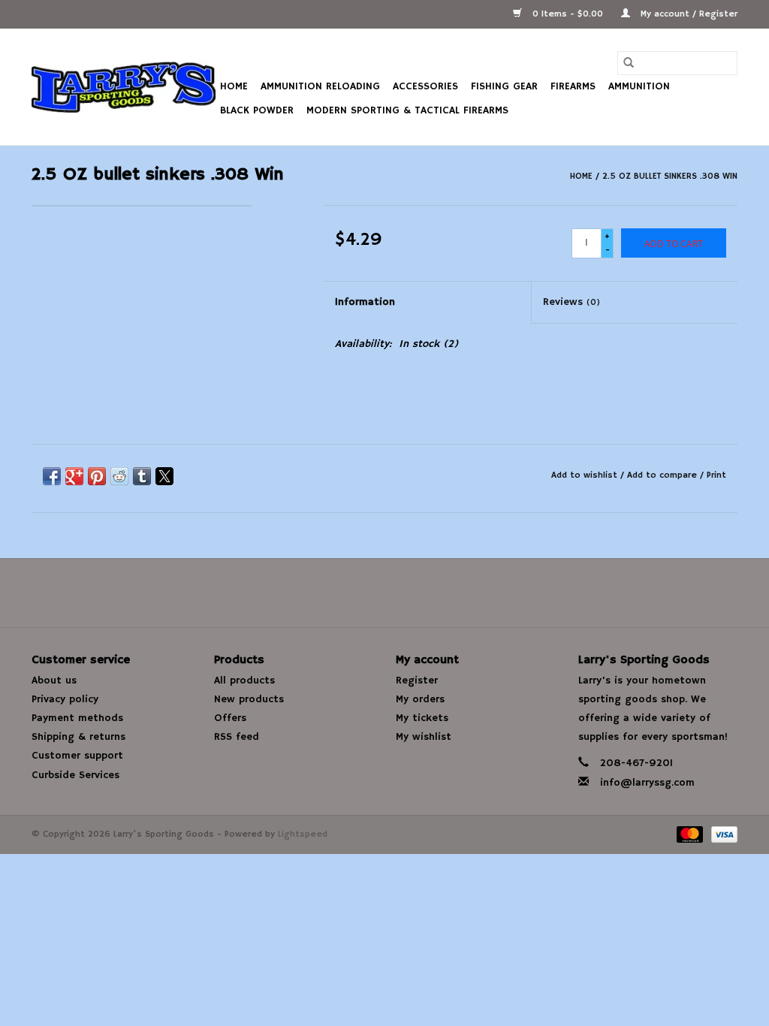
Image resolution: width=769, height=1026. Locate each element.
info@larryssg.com (647, 782)
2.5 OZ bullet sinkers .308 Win (669, 176)
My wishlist (423, 737)
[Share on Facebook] (52, 476)
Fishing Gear (504, 86)
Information (365, 302)
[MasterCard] (688, 834)
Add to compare (663, 475)
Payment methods (77, 718)
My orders (420, 699)
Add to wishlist (585, 475)
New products (249, 699)
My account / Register (687, 14)
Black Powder (257, 110)
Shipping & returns (78, 737)
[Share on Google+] (74, 476)
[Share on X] (164, 476)
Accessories (425, 86)
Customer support (77, 755)
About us (54, 680)
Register (417, 680)
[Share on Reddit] (119, 476)
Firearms (573, 86)
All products (244, 680)
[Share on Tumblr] (142, 476)
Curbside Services (75, 775)
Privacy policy (65, 699)
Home (234, 86)
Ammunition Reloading (320, 86)
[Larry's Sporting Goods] (124, 87)
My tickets (422, 718)
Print (716, 475)
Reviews (571, 302)
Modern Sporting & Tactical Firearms (407, 110)
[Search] (628, 63)
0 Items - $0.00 (567, 14)
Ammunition (639, 86)
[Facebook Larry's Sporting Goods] (384, 593)
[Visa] (721, 834)
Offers (230, 718)
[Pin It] (97, 476)
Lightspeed (302, 834)
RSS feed (236, 737)
